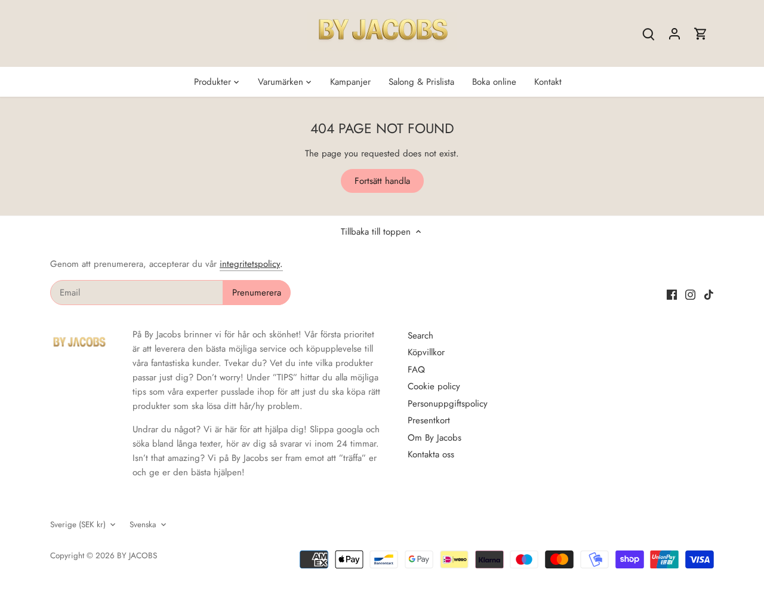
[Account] (674, 33)
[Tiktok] (709, 294)
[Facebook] (672, 294)
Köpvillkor (426, 352)
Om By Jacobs (434, 437)
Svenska (143, 525)
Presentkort (429, 420)
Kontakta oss (431, 454)
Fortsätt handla (382, 180)
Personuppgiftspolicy (448, 403)
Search (420, 335)
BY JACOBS (137, 555)
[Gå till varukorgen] (701, 33)
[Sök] (648, 33)
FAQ (416, 369)
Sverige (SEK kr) (78, 525)
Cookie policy (434, 386)
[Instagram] (690, 294)
